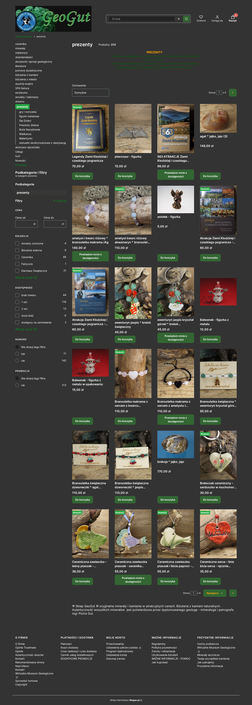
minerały (20, 48)
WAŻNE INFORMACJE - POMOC (171, 658)
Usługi (19, 151)
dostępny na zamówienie (36, 322)
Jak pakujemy (205, 662)
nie (23, 360)
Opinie (19, 651)
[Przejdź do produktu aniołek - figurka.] (175, 199)
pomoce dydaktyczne (28, 70)
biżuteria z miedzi (26, 79)
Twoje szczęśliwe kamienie (213, 658)
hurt (17, 156)
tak (23, 353)
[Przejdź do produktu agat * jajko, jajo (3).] (218, 118)
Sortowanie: (79, 85)
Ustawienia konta (116, 654)
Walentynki (25, 138)
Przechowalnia (115, 643)
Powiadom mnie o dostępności (176, 174)
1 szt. (24, 301)
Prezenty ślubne (29, 125)
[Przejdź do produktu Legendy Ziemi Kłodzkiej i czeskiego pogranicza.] (90, 128)
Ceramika (27, 257)
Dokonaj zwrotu (115, 658)
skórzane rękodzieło (27, 147)
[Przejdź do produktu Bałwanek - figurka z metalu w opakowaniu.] (90, 362)
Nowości (20, 160)
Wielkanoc (25, 133)
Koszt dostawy (69, 647)
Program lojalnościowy (119, 651)
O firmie (20, 643)
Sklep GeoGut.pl (23, 36)
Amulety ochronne (32, 243)
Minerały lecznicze (208, 654)
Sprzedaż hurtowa (26, 680)
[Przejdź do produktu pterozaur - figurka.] (133, 128)
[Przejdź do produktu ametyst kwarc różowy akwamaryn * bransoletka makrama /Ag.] (133, 210)
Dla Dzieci (25, 120)
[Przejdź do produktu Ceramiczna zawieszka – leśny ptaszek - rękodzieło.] (90, 533)
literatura (20, 66)
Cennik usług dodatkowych (77, 654)
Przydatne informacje (210, 666)
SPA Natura (22, 88)
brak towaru (28, 295)
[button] (186, 19)
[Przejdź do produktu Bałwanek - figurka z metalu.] (218, 291)
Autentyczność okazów (29, 654)
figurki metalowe (29, 116)
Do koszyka (82, 176)
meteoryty (21, 52)
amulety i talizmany (27, 97)
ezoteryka (21, 92)
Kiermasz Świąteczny (34, 270)
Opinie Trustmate (25, 647)
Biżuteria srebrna (31, 250)
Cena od (20, 217)
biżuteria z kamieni (26, 74)
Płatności (66, 643)
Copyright (21, 684)
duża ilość (27, 315)
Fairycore (27, 263)
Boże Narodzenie (29, 129)
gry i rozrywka (28, 111)
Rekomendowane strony (29, 662)
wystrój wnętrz (24, 83)
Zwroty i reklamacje (163, 651)
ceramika (20, 43)
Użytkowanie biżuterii (165, 654)
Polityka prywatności (164, 647)
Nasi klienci (22, 666)
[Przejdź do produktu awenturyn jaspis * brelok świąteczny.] (133, 293)
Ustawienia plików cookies (122, 647)
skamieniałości (24, 57)
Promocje (21, 165)
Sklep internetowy (125, 700)
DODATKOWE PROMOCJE (76, 658)
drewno (19, 101)
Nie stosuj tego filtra (33, 347)
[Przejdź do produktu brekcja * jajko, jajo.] (175, 444)
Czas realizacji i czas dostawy (79, 651)
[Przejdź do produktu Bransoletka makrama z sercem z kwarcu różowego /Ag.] (133, 373)
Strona (212, 92)
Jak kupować (160, 662)
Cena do (49, 217)
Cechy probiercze (208, 643)
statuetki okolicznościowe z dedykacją (42, 142)
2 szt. (24, 308)
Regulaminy (159, 643)
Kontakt (20, 658)
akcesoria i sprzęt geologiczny (33, 61)
